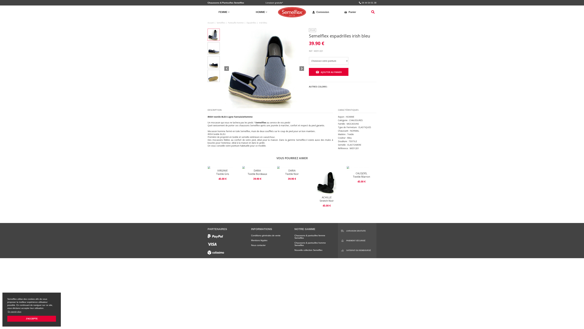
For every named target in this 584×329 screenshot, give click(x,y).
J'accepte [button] (32, 318)
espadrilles (251, 22)
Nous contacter (258, 245)
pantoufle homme (236, 22)
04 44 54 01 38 (369, 3)
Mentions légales (259, 240)
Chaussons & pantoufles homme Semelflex (310, 244)
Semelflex (221, 22)
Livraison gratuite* (274, 3)
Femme (223, 12)
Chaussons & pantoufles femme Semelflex (309, 236)
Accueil (211, 22)
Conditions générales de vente (265, 235)
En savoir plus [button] (14, 311)
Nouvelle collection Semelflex (308, 250)
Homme (260, 12)
